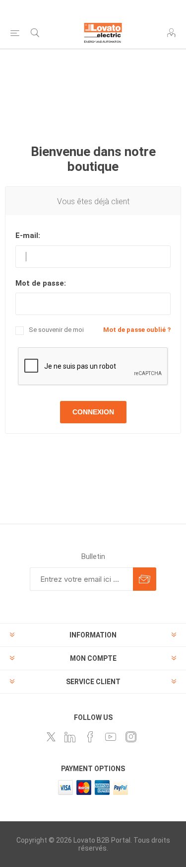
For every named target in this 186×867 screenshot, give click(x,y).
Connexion (93, 412)
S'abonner (144, 579)
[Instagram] (131, 737)
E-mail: (27, 235)
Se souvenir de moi (56, 329)
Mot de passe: (40, 283)
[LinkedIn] (70, 737)
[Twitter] (51, 737)
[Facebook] (90, 737)
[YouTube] (111, 737)
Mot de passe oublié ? (137, 329)
